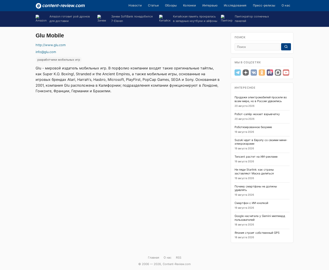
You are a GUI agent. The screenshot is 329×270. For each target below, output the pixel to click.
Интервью (210, 5)
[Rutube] (270, 72)
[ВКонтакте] (254, 72)
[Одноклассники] (262, 72)
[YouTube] (286, 72)
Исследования (235, 5)
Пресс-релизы (264, 5)
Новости (134, 5)
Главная (153, 257)
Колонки (189, 5)
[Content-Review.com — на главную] (60, 6)
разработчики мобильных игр (58, 59)
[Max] (278, 72)
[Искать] (286, 46)
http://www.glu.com (51, 45)
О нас (286, 5)
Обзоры (171, 5)
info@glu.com (46, 52)
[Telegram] (238, 72)
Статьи (153, 5)
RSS (178, 257)
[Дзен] (246, 72)
